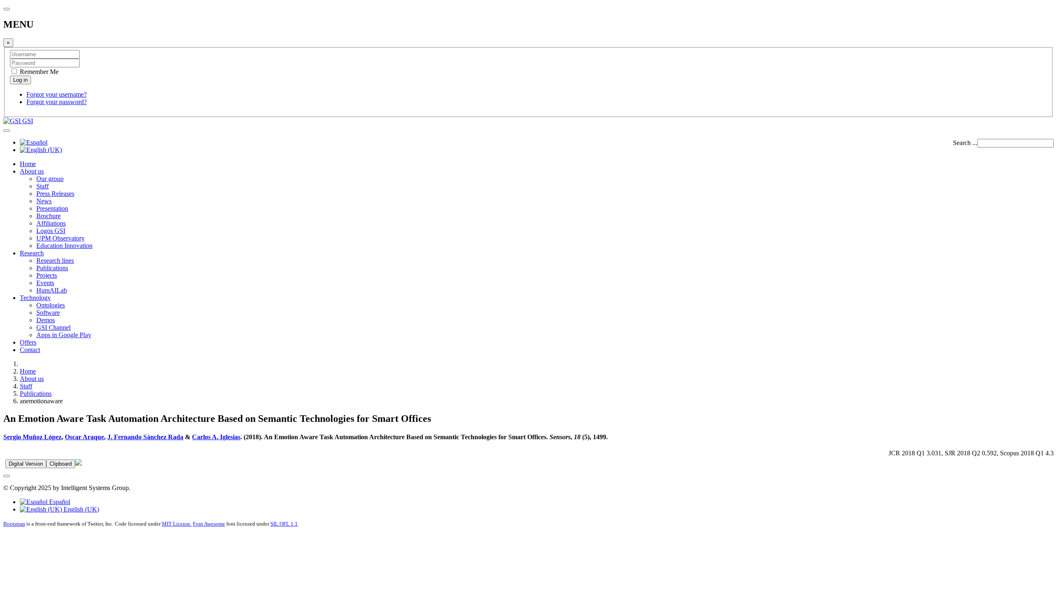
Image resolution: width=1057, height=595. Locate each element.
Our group (50, 178)
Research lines (55, 260)
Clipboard (61, 464)
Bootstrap (14, 524)
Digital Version (26, 464)
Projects (46, 275)
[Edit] (78, 463)
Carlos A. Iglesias (216, 436)
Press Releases (55, 193)
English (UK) (80, 509)
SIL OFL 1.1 (284, 524)
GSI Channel (53, 327)
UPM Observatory (60, 238)
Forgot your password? (56, 101)
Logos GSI (50, 230)
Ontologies (50, 305)
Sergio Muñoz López (32, 436)
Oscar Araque (84, 436)
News (44, 201)
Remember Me (38, 71)
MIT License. (177, 524)
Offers (28, 342)
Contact (30, 349)
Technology (35, 297)
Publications (52, 267)
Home (28, 163)
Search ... (965, 142)
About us (32, 171)
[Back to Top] (6, 476)
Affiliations (51, 223)
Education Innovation (64, 245)
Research (32, 253)
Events (45, 282)
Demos (45, 320)
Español (58, 501)
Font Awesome (209, 524)
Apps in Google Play (63, 334)
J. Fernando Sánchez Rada (145, 436)
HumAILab (51, 290)
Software (48, 312)
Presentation (52, 208)
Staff (42, 186)
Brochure (48, 215)
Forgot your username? (56, 94)
